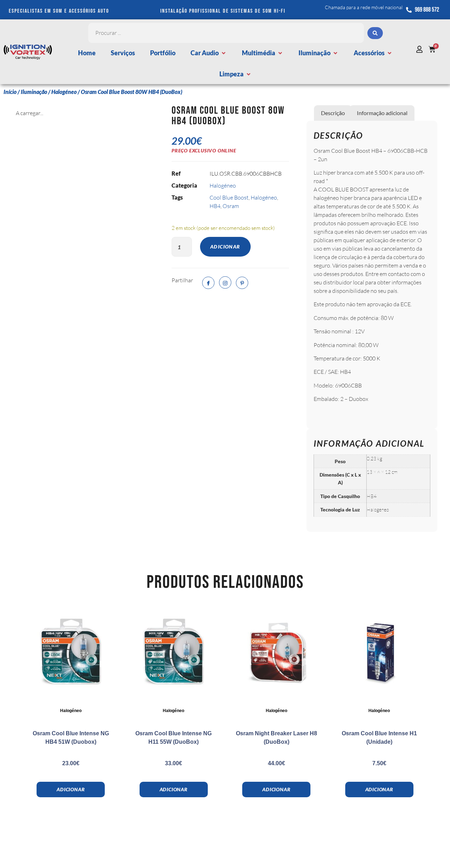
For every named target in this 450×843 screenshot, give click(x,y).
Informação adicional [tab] (382, 112)
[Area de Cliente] (421, 49)
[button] (208, 52)
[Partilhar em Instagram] (225, 282)
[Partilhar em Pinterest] (242, 283)
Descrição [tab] (333, 112)
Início (10, 91)
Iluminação (34, 91)
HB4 (215, 205)
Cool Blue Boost (229, 197)
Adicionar (225, 247)
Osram (231, 205)
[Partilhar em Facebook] (208, 283)
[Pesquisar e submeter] (375, 33)
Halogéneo (64, 91)
